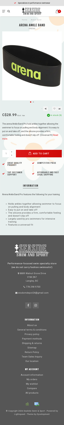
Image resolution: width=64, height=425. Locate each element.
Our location (32, 361)
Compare (32, 388)
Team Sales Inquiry (32, 356)
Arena (32, 29)
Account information (32, 375)
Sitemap (32, 347)
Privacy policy (32, 334)
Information (30, 185)
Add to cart (40, 153)
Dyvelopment (43, 414)
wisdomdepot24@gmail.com (33, 293)
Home (24, 20)
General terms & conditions (32, 330)
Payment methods (32, 339)
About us (32, 325)
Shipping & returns (32, 343)
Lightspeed (19, 414)
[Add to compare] (59, 108)
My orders (32, 379)
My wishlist (32, 384)
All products (32, 393)
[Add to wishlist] (54, 108)
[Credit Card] (36, 404)
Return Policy (32, 352)
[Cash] (27, 404)
